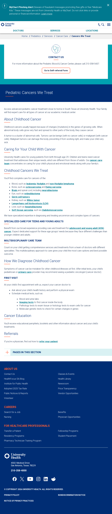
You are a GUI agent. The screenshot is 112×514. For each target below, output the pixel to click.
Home (25, 36)
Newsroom (63, 383)
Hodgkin (41, 183)
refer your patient (48, 341)
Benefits (62, 412)
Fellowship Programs (68, 431)
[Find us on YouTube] (30, 479)
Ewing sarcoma (53, 187)
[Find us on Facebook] (14, 479)
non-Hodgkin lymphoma (62, 183)
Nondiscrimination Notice (71, 495)
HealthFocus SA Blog (14, 379)
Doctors (18, 30)
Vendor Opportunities (68, 393)
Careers (10, 407)
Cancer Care (62, 36)
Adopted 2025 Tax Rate (15, 388)
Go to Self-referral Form (56, 70)
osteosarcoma (34, 187)
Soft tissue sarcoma (22, 210)
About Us (10, 369)
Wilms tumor (33, 200)
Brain (15, 190)
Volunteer (8, 398)
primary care (25, 272)
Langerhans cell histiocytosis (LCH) (30, 203)
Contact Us (9, 374)
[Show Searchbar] (103, 24)
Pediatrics (36, 36)
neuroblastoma (50, 190)
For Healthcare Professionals (27, 425)
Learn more (46, 13)
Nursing (7, 417)
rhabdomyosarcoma (52, 210)
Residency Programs (14, 436)
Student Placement (67, 436)
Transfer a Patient (12, 431)
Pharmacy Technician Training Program (22, 440)
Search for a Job (12, 412)
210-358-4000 (18, 470)
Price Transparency (67, 388)
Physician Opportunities (69, 417)
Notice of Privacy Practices (19, 501)
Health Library (64, 379)
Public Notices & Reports (16, 393)
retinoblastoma (32, 193)
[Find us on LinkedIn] (45, 479)
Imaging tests (26, 302)
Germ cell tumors (21, 197)
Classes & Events (66, 374)
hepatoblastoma (33, 206)
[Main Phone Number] (99, 24)
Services (55, 30)
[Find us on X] (22, 479)
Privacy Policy (11, 495)
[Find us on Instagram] (38, 479)
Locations (92, 30)
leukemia (31, 183)
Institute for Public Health (16, 383)
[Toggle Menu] (109, 24)
